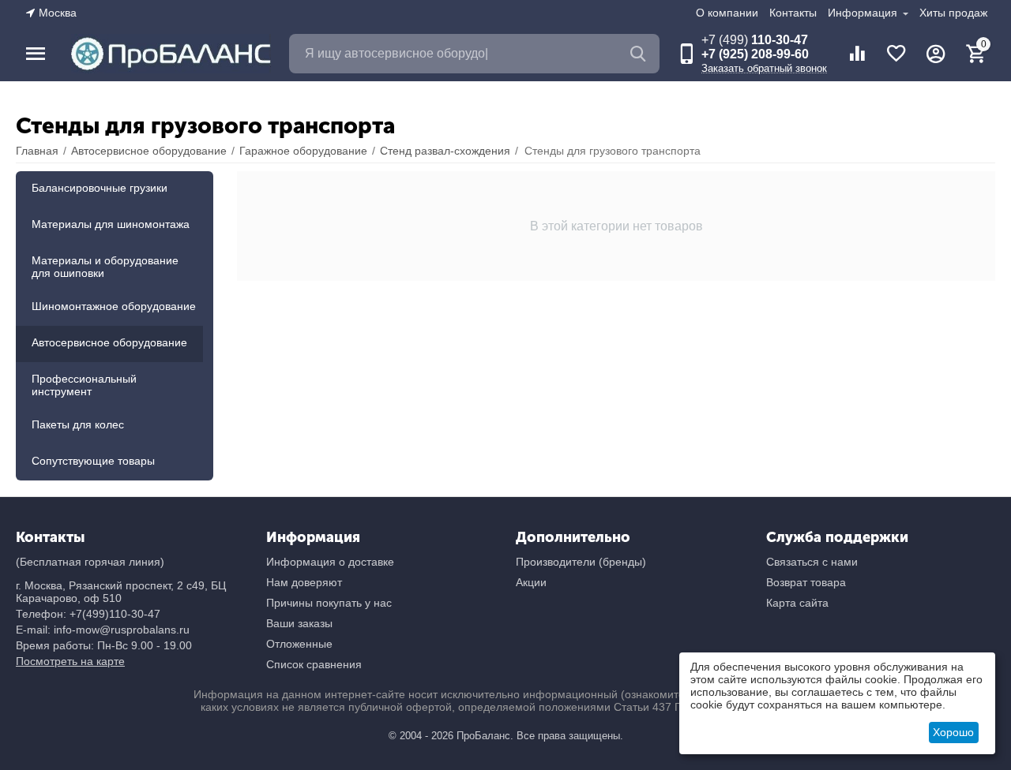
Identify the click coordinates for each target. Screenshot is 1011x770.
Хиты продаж (953, 12)
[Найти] (640, 53)
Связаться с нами (812, 561)
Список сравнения (314, 664)
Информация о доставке (330, 561)
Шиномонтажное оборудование (114, 306)
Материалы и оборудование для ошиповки (105, 266)
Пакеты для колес (78, 424)
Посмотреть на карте (70, 661)
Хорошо (953, 732)
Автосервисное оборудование (109, 342)
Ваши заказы (299, 623)
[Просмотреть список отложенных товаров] (896, 53)
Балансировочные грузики (99, 187)
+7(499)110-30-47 (115, 613)
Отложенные (299, 643)
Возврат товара (806, 582)
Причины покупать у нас (329, 602)
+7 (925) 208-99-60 (755, 54)
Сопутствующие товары (93, 460)
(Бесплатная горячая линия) (90, 561)
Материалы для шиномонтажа (111, 224)
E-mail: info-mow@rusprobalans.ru (103, 629)
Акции (531, 582)
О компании (727, 12)
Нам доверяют (304, 582)
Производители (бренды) (581, 561)
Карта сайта (797, 602)
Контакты (793, 12)
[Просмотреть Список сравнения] (857, 53)
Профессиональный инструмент (84, 385)
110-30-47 (754, 40)
